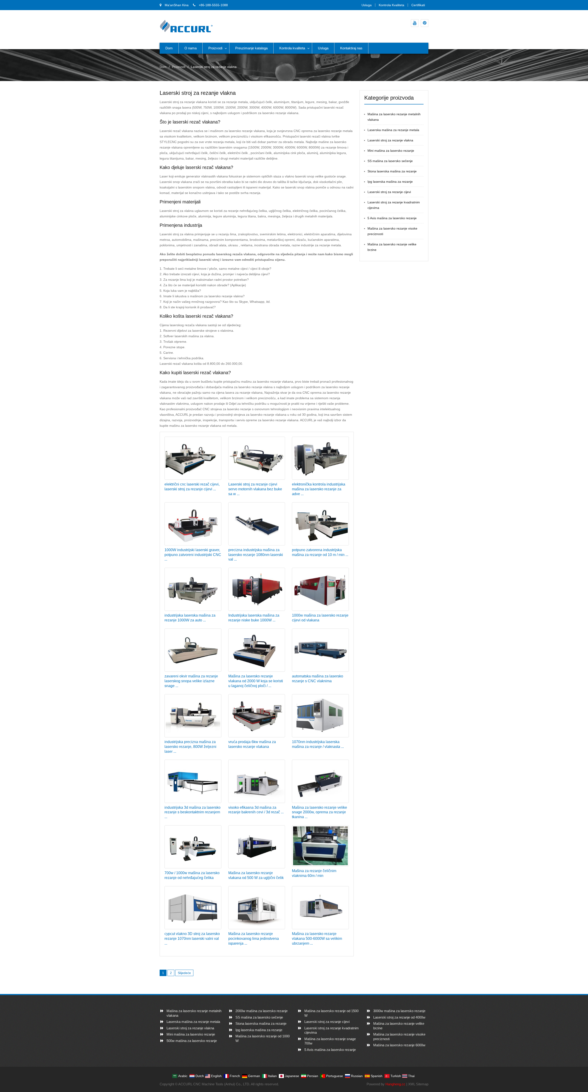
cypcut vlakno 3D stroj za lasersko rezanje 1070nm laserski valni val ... (192, 938)
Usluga (367, 5)
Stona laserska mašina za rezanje (392, 171)
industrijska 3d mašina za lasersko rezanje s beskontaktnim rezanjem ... (192, 812)
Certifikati (418, 5)
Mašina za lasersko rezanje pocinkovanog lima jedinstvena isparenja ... (253, 938)
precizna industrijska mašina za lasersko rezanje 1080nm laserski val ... (255, 554)
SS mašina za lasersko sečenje (390, 161)
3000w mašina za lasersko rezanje (399, 1011)
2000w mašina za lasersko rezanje (261, 1011)
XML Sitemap (418, 1084)
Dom (169, 48)
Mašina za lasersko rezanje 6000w (399, 1045)
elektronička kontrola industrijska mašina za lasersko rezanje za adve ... (318, 489)
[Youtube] (414, 23)
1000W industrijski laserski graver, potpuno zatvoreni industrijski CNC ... (192, 554)
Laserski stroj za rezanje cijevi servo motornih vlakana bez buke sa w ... (255, 489)
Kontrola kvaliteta (391, 5)
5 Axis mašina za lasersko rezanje (392, 218)
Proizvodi (215, 48)
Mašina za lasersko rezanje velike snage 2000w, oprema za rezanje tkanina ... (319, 812)
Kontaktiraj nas (351, 48)
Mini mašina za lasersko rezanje (391, 150)
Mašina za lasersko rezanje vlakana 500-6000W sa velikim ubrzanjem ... (317, 938)
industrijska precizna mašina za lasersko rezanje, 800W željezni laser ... (190, 746)
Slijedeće (184, 973)
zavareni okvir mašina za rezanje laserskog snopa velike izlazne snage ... (191, 681)
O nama (190, 48)
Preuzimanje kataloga (251, 48)
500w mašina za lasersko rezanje (192, 1041)
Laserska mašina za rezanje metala (393, 130)
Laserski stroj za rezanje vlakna (390, 140)
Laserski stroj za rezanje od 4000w (399, 1017)
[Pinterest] (424, 23)
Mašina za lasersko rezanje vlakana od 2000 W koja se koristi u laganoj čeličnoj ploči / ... (255, 681)
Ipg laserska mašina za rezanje (390, 181)
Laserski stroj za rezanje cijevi (389, 192)
